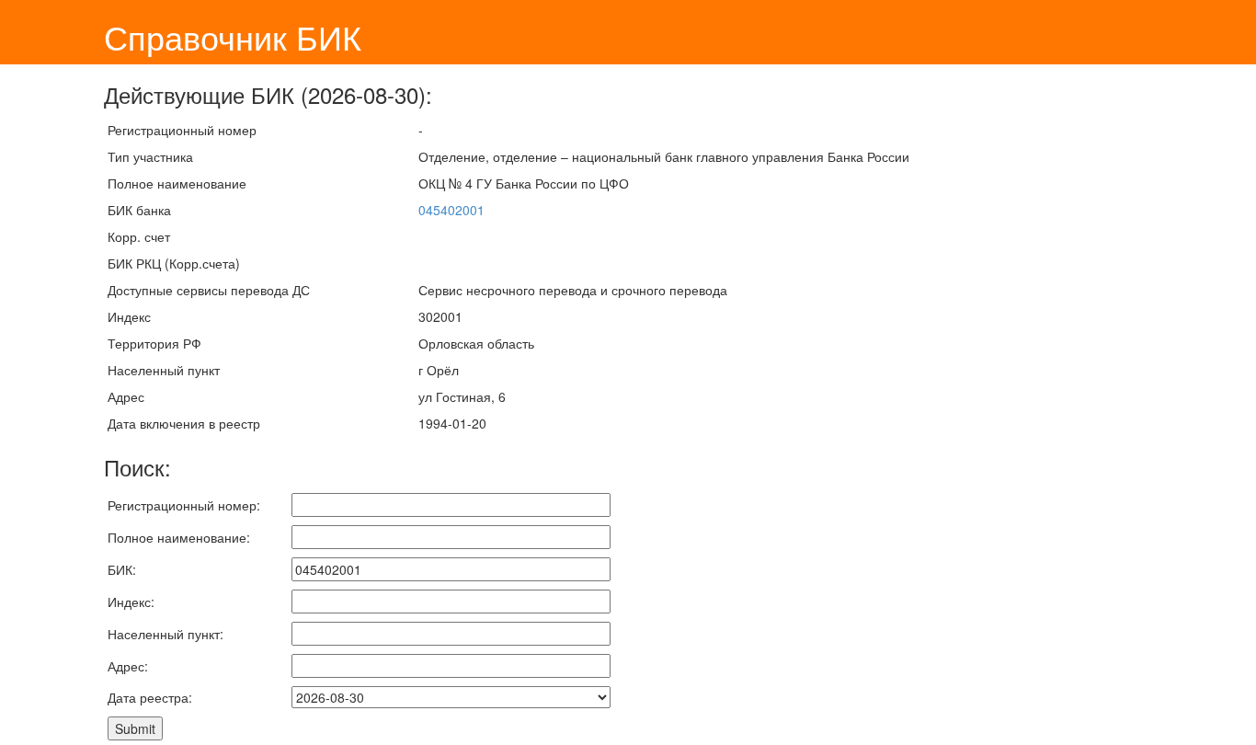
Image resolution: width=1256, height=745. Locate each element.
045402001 (451, 210)
